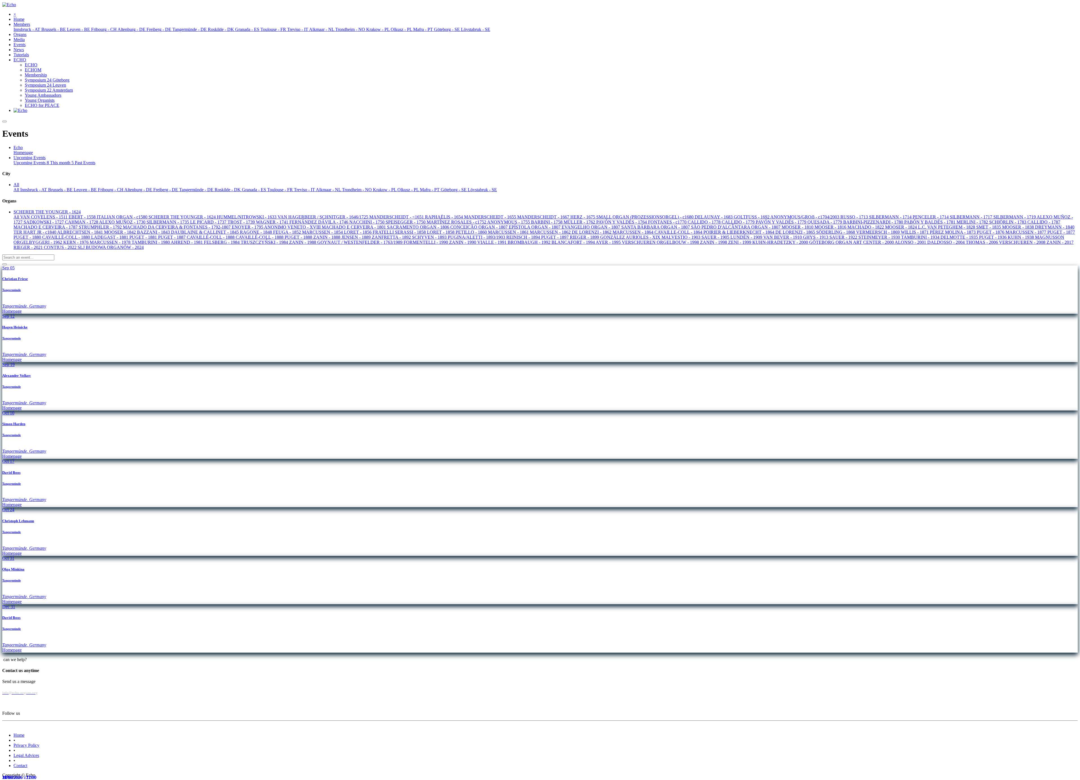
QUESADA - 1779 (825, 222)
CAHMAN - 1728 (82, 222)
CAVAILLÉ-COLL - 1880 (66, 237)
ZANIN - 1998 (714, 242)
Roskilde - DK (228, 189)
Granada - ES (254, 189)
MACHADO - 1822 (866, 227)
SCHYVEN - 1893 (430, 237)
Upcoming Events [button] (30, 157)
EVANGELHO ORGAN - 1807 (591, 227)
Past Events (85, 162)
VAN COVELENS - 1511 (44, 217)
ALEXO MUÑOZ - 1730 (123, 222)
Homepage (23, 152)
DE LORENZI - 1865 (795, 232)
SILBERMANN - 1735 (168, 222)
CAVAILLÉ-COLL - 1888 (211, 237)
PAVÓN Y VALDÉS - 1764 (622, 222)
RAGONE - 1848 (256, 232)
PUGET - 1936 (993, 237)
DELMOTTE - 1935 (959, 237)
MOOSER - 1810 (798, 227)
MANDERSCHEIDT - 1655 (490, 217)
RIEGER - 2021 (29, 247)
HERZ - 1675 (583, 217)
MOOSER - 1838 (1018, 227)
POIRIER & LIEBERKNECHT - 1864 (739, 232)
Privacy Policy (26, 745)
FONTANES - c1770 (668, 222)
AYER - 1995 (609, 242)
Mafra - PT (430, 189)
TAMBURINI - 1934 (920, 237)
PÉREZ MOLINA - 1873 (953, 232)
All (17, 189)
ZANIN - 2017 (1060, 242)
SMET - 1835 (989, 227)
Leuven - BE (86, 189)
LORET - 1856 (358, 232)
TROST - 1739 (242, 222)
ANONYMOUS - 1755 (509, 222)
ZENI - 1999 (740, 242)
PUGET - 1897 (555, 237)
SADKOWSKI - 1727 (44, 222)
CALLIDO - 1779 (739, 222)
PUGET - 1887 (172, 237)
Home (19, 735)
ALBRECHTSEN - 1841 (80, 232)
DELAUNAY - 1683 (714, 217)
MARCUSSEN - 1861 (509, 232)
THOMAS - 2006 (982, 242)
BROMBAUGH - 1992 (530, 242)
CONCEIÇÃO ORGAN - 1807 (479, 227)
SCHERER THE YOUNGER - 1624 (182, 217)
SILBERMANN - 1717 (971, 217)
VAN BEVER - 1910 (783, 237)
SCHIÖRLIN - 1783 (1008, 222)
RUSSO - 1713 (854, 217)
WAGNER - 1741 (272, 222)
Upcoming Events (31, 162)
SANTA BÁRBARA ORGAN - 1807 (656, 227)
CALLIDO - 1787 (1043, 222)
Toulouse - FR (280, 189)
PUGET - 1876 (991, 232)
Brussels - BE (61, 189)
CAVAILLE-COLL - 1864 (678, 232)
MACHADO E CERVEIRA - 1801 (354, 227)
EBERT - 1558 (83, 217)
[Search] (4, 264)
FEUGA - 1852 (287, 232)
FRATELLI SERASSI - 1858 (400, 232)
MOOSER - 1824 (901, 227)
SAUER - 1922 (843, 237)
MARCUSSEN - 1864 (633, 232)
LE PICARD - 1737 (209, 222)
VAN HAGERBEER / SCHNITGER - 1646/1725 (323, 217)
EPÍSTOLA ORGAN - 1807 (535, 227)
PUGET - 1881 (143, 237)
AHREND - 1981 (187, 242)
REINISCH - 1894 (523, 237)
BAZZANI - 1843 (154, 232)
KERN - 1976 (76, 242)
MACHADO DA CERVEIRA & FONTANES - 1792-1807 (177, 227)
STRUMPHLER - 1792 (101, 227)
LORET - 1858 (441, 232)
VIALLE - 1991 (492, 242)
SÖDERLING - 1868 (836, 232)
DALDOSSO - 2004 (946, 242)
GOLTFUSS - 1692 (752, 217)
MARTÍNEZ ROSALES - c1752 (457, 222)
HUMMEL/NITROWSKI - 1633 (247, 217)
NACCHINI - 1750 (367, 222)
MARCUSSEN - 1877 (1026, 232)
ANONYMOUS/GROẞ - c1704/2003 (805, 217)
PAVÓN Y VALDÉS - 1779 (781, 222)
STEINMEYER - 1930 (879, 237)
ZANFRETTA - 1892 (392, 237)
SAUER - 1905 (715, 237)
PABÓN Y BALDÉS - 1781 (930, 222)
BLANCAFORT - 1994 (574, 242)
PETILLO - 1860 (472, 232)
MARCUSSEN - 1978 (111, 242)
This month (62, 162)
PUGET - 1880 (28, 237)
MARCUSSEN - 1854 (323, 232)
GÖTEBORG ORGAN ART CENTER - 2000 (852, 242)
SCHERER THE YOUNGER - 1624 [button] (47, 211)
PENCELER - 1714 (931, 217)
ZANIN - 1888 (327, 237)
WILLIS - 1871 (915, 232)
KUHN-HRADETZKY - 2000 (780, 242)
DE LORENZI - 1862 (592, 232)
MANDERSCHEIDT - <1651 (397, 217)
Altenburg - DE (138, 189)
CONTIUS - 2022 (61, 247)
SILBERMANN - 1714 (891, 217)
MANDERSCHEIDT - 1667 (543, 217)
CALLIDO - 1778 (705, 222)
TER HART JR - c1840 (35, 232)
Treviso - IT (305, 189)
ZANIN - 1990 (463, 242)
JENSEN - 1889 (356, 237)
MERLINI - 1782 (973, 222)
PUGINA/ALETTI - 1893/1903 (477, 237)
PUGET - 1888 (299, 237)
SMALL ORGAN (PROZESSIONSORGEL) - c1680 (645, 217)
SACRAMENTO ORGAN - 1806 (418, 227)
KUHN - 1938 (1021, 237)
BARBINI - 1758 (547, 222)
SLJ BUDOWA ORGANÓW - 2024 (111, 247)
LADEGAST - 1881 (110, 237)
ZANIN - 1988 (303, 242)
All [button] (16, 184)
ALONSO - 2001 (911, 242)
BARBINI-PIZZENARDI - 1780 (873, 222)
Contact (20, 765)
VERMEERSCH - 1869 (878, 232)
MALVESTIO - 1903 (681, 237)
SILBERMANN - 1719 (1015, 217)
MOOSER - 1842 (120, 232)
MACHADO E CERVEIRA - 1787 (46, 227)
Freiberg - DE (166, 189)
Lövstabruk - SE (482, 189)
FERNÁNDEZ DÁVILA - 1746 (319, 222)
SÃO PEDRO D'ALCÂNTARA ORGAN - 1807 (736, 227)
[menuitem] (19, 19)
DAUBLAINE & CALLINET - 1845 (205, 232)
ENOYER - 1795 (248, 227)
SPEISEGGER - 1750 (406, 222)
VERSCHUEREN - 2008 (1023, 242)
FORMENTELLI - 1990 (426, 242)
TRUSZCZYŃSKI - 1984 (265, 242)
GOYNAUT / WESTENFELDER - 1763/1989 (360, 242)
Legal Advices (26, 755)
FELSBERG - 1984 (222, 242)
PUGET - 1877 (1061, 232)
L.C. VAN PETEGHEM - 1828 (947, 227)
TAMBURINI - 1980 (151, 242)
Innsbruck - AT (34, 189)
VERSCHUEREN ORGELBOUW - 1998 (661, 242)
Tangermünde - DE (197, 189)
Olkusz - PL (408, 189)
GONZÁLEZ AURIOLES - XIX (631, 237)
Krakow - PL (385, 189)
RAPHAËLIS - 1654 (444, 217)
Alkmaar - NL (329, 189)
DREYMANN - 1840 (1054, 227)
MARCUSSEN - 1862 (551, 232)
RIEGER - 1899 (585, 237)
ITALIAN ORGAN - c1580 (122, 217)
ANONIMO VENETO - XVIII (293, 227)
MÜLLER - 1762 (580, 222)
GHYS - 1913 (816, 237)
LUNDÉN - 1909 (746, 237)
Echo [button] (18, 147)
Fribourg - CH (111, 189)
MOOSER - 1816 (830, 227)
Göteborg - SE (454, 189)
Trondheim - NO (357, 189)
